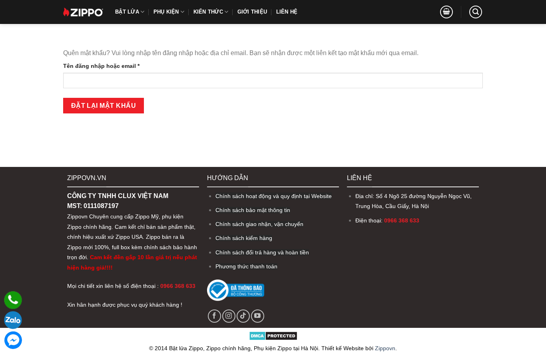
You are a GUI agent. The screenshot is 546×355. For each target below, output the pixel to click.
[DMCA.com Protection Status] (273, 335)
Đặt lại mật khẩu (103, 105)
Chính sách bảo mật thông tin (252, 210)
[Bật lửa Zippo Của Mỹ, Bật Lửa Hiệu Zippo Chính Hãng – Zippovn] (83, 12)
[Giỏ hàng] (446, 12)
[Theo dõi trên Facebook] (214, 316)
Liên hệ (287, 12)
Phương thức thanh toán (246, 266)
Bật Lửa (127, 12)
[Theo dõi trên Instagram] (228, 316)
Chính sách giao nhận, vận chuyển (259, 224)
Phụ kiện (166, 12)
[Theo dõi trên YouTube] (257, 316)
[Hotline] (13, 300)
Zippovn (77, 217)
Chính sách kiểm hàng (243, 238)
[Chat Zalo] (13, 320)
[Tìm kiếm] (475, 12)
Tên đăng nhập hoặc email (108, 66)
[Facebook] (13, 340)
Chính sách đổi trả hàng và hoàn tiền (262, 252)
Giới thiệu (252, 12)
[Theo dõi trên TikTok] (243, 316)
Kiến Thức (208, 12)
